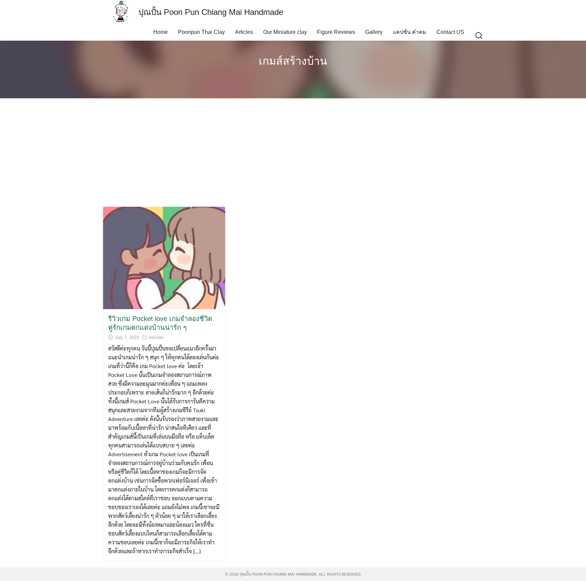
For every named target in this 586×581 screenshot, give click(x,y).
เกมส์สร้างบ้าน (293, 61)
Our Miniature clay (285, 32)
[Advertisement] (293, 152)
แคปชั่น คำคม (409, 32)
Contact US (450, 32)
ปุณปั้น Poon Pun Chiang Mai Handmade (210, 12)
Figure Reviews (336, 32)
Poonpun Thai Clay (201, 32)
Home (160, 32)
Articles (244, 32)
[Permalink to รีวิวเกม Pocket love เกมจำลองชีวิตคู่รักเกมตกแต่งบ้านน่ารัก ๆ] (164, 257)
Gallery (374, 32)
